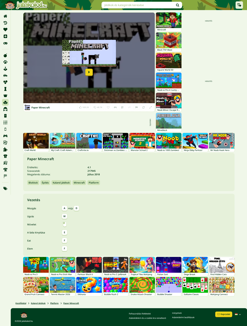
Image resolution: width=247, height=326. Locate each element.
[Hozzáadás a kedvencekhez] (108, 107)
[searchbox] (141, 5)
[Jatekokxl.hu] (26, 5)
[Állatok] (5, 62)
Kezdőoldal (20, 303)
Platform (94, 182)
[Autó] (5, 75)
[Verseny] (5, 176)
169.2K (84, 107)
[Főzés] (5, 95)
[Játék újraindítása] (143, 107)
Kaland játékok (61, 182)
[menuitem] (5, 16)
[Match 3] (5, 122)
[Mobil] (5, 129)
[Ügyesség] (5, 169)
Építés (45, 182)
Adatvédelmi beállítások (183, 317)
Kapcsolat (225, 314)
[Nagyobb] (150, 107)
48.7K (98, 107)
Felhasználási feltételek (140, 313)
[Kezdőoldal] (5, 16)
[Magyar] (238, 314)
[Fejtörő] (5, 89)
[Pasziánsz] (5, 142)
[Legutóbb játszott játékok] (239, 5)
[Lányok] (5, 109)
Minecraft (79, 182)
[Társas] (5, 162)
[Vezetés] (115, 107)
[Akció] (5, 55)
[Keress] (177, 5)
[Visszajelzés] (136, 107)
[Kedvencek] (5, 29)
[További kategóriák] (5, 188)
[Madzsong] (5, 115)
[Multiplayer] (5, 136)
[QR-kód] (122, 107)
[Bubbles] (5, 82)
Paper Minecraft (71, 303)
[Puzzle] (5, 149)
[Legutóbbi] (5, 22)
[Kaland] (5, 102)
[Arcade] (5, 68)
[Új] (5, 36)
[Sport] (5, 156)
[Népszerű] (5, 43)
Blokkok (33, 182)
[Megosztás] (129, 107)
